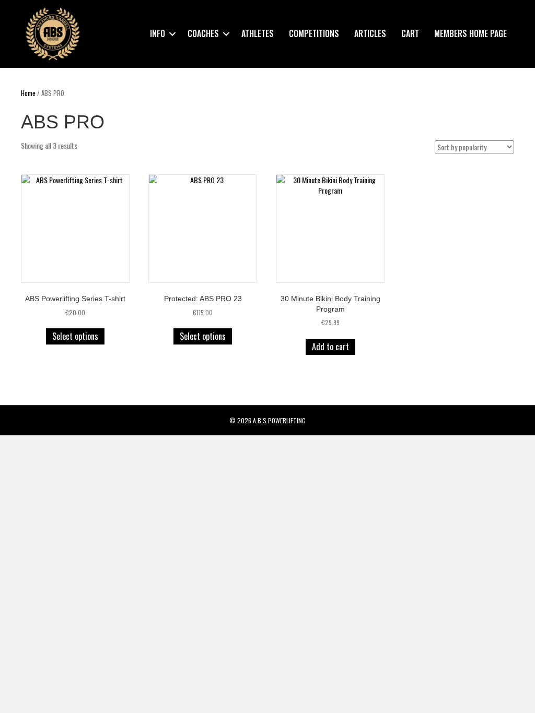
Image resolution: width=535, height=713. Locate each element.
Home (28, 93)
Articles (370, 33)
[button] (172, 33)
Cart (410, 33)
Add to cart (330, 346)
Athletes (257, 33)
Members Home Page (470, 33)
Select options (75, 336)
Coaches (203, 33)
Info (157, 33)
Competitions (314, 33)
